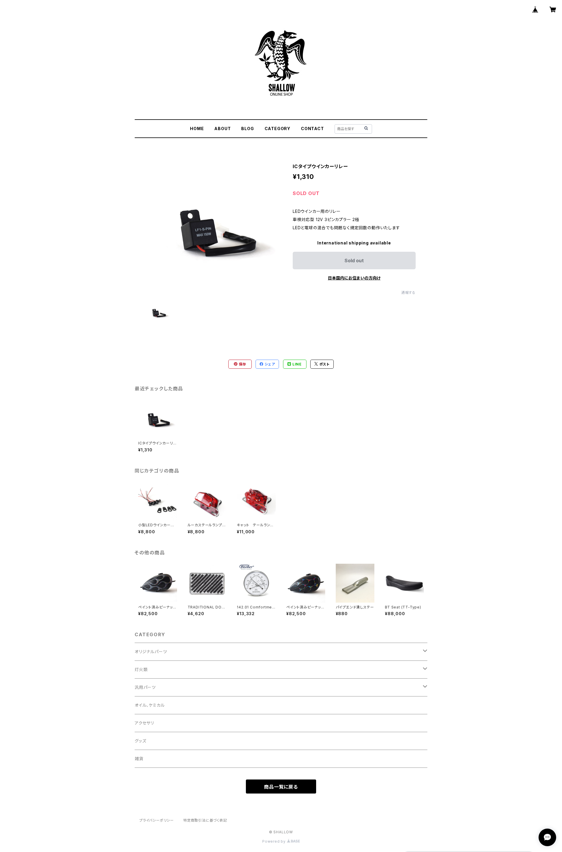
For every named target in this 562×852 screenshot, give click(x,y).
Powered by (274, 841)
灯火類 (141, 669)
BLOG (247, 128)
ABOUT (222, 128)
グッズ (140, 740)
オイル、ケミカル (150, 705)
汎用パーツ (145, 687)
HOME (197, 128)
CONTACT (312, 128)
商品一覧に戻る (281, 787)
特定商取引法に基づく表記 (205, 820)
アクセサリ (144, 722)
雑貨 (139, 758)
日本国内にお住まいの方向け (354, 277)
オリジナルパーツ (151, 651)
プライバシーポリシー (156, 820)
